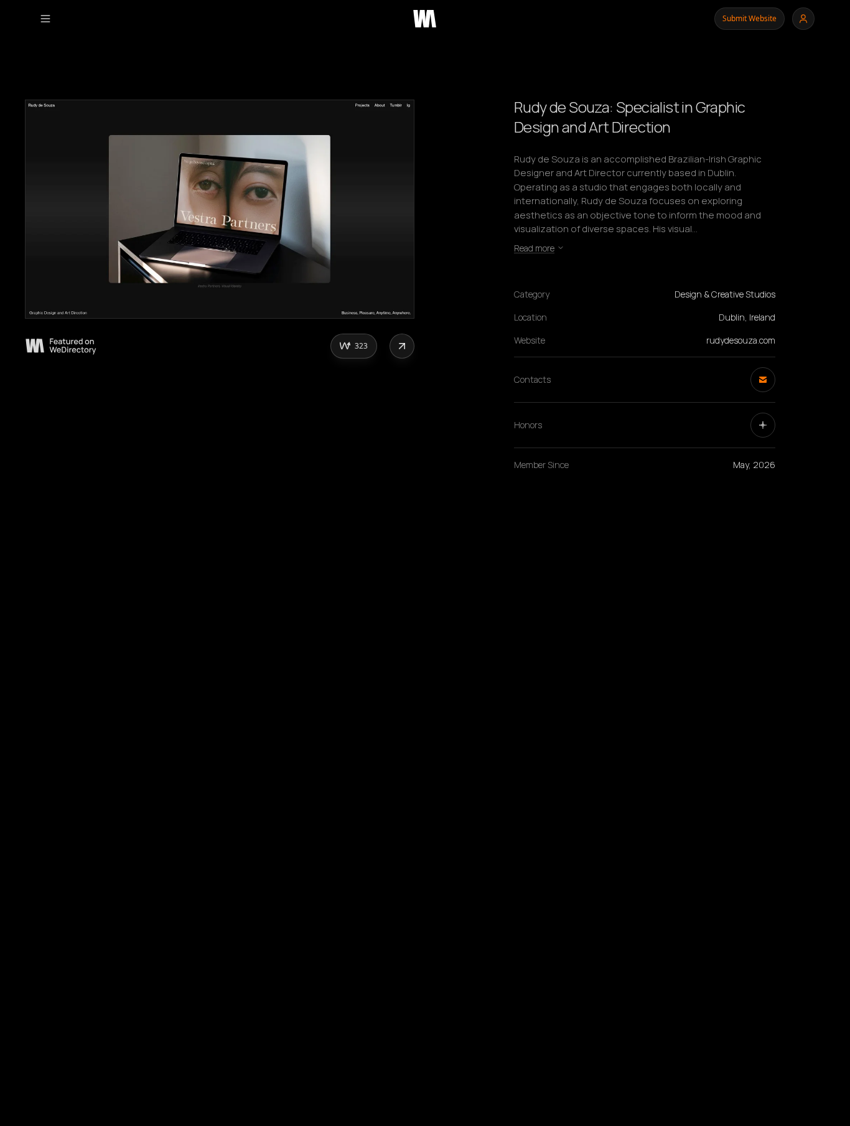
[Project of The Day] (762, 425)
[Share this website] (402, 346)
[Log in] (803, 18)
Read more (534, 248)
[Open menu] (45, 19)
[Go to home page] (424, 18)
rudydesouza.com (740, 340)
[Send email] (762, 379)
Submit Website (749, 18)
